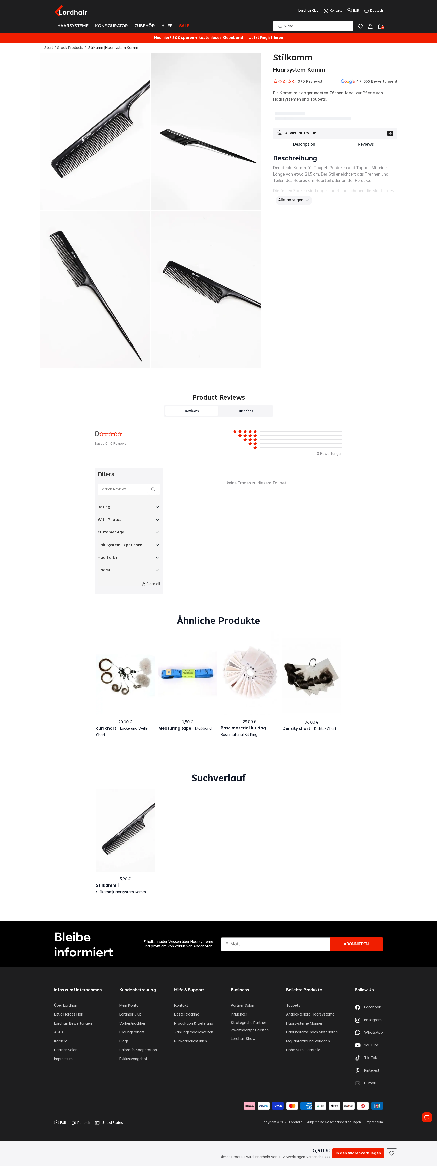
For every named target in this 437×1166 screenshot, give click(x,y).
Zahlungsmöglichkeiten (193, 1032)
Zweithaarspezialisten (250, 1030)
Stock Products (70, 48)
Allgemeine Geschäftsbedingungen (334, 1122)
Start (48, 48)
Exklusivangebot (133, 1059)
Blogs (124, 1041)
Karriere (60, 1041)
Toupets (293, 1006)
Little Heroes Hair (68, 1014)
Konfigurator (111, 25)
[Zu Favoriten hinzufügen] (392, 1153)
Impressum (63, 1059)
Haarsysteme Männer (304, 1024)
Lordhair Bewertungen (73, 1024)
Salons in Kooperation (138, 1050)
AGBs (58, 1032)
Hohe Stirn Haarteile (303, 1050)
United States (112, 1123)
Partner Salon (65, 1050)
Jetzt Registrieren (266, 38)
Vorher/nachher (132, 1024)
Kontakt (336, 10)
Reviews (366, 144)
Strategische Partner (248, 1023)
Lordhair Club (308, 10)
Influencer (239, 1014)
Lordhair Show (243, 1039)
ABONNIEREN (356, 944)
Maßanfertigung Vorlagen (308, 1041)
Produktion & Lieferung (193, 1024)
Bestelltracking (186, 1014)
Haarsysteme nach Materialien (312, 1032)
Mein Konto (129, 1006)
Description (304, 144)
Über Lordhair (65, 1006)
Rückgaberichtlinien (190, 1041)
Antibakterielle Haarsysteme (310, 1014)
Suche (288, 26)
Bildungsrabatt (132, 1032)
